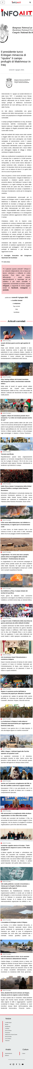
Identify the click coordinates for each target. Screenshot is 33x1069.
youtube (6, 290)
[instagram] (13, 1064)
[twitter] (19, 1064)
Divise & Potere (8, 1030)
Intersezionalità (8, 1036)
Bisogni (6, 1024)
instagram (24, 288)
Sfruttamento (7, 1026)
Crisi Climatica (8, 1038)
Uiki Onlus (7, 262)
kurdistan (16, 312)
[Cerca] (30, 2)
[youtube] (22, 1064)
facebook (14, 288)
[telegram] (10, 1064)
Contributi (7, 1028)
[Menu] (3, 2)
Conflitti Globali (17, 300)
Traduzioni (7, 1040)
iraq (16, 309)
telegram (6, 286)
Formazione (7, 1032)
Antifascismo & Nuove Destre (11, 1034)
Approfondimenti (8, 1053)
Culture (23, 1053)
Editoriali (7, 1055)
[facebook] (16, 1064)
